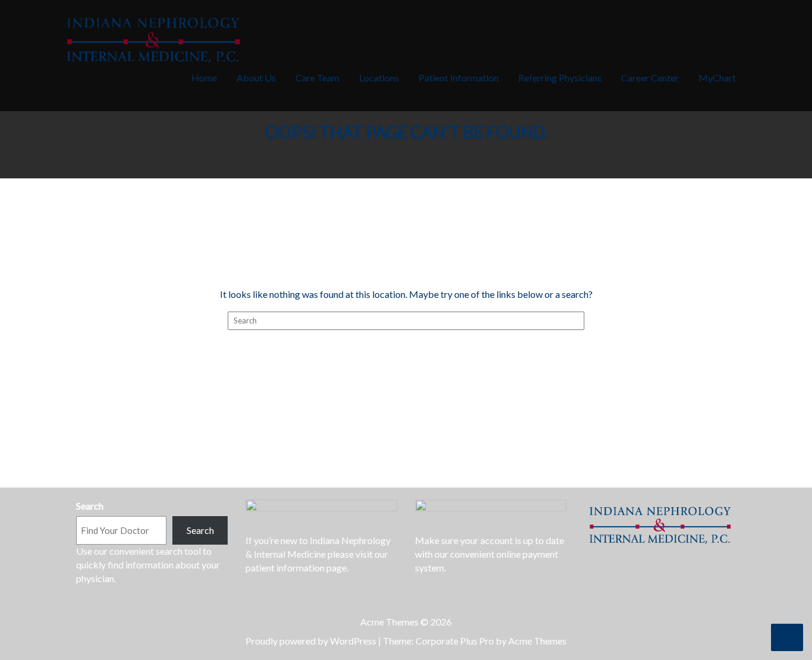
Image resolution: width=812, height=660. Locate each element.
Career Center (650, 77)
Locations (379, 77)
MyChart (717, 77)
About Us (256, 77)
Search (89, 505)
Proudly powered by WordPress (311, 640)
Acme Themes (537, 640)
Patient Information (458, 77)
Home (204, 77)
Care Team (317, 77)
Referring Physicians (560, 77)
